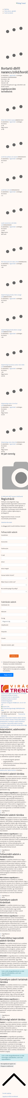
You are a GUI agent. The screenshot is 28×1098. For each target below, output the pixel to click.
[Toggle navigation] (3, 3)
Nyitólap (6, 9)
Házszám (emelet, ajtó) (7, 645)
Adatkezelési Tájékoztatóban (8, 770)
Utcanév (3, 638)
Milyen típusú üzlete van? (8, 582)
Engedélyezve (6, 811)
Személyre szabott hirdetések (16, 721)
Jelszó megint (5, 568)
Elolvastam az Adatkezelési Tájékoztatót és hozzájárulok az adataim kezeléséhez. (14, 669)
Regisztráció (8, 675)
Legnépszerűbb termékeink (10, 1096)
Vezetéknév (4, 535)
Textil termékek (8, 13)
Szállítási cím (14, 656)
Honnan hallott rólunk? (7, 575)
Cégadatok (9, 701)
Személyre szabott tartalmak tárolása (10, 725)
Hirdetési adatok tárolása (19, 718)
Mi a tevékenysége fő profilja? (9, 588)
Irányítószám (4, 625)
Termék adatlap (6, 1093)
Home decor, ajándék (10, 11)
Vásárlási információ (6, 522)
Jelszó (3, 562)
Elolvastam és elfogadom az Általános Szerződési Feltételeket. (14, 663)
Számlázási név (5, 605)
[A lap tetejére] (14, 1079)
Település (4, 631)
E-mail (3, 555)
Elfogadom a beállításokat (7, 1066)
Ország (3, 618)
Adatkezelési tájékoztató (8, 693)
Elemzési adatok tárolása (7, 719)
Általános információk (6, 718)
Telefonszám (4, 548)
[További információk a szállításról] (5, 706)
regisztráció (12, 75)
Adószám (3, 611)
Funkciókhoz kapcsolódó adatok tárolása (11, 723)
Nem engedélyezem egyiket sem (8, 1064)
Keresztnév (4, 542)
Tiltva (3, 812)
